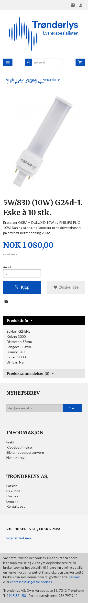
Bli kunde (13, 491)
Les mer (74, 577)
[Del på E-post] (6, 301)
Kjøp (25, 287)
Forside (10, 79)
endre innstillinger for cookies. (31, 582)
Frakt (10, 442)
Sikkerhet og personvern (25, 452)
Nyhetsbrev (15, 457)
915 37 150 (17, 595)
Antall (7, 267)
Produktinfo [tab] (17, 320)
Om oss (12, 496)
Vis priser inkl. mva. (19, 538)
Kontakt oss (15, 506)
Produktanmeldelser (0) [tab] (28, 373)
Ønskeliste (68, 287)
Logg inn (12, 501)
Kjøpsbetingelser (19, 447)
